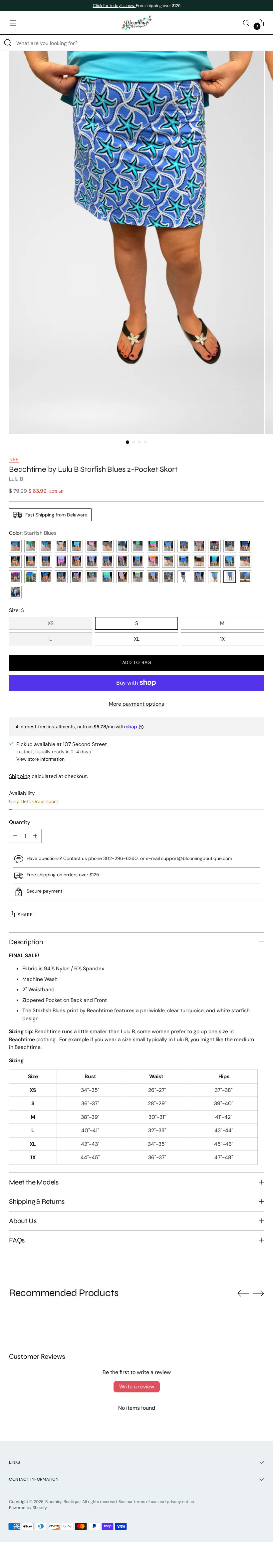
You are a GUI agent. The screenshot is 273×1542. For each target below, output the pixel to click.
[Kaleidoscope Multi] (153, 576)
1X (222, 638)
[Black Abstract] (30, 561)
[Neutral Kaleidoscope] (183, 576)
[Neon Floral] (92, 576)
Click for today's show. (114, 5)
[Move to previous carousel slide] (243, 1293)
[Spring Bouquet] (199, 576)
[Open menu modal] (12, 23)
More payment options (136, 703)
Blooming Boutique (63, 1501)
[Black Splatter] (61, 576)
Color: (33, 532)
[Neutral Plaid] (122, 561)
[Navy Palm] (107, 561)
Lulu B (16, 478)
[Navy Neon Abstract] (245, 561)
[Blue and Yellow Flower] (138, 561)
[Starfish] (107, 576)
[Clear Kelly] (138, 546)
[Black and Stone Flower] (199, 546)
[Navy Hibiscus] (183, 546)
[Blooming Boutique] (136, 23)
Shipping (19, 776)
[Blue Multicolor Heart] (30, 576)
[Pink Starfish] (168, 576)
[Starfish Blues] (229, 576)
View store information (40, 759)
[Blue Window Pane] (46, 546)
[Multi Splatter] (76, 576)
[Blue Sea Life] (76, 546)
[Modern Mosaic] (138, 576)
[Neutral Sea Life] (61, 546)
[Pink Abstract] (61, 561)
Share (25, 915)
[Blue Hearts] (168, 546)
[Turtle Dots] (214, 576)
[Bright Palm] (92, 561)
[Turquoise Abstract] (229, 561)
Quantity (19, 822)
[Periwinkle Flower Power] (15, 546)
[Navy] (168, 561)
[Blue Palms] (245, 546)
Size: (16, 610)
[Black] (199, 561)
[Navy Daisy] (46, 561)
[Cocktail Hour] (122, 576)
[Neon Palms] (214, 546)
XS (51, 623)
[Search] (8, 43)
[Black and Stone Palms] (15, 561)
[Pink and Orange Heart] (153, 561)
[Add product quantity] (35, 836)
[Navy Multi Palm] (46, 576)
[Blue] (183, 561)
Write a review (136, 1386)
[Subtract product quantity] (15, 836)
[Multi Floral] (76, 561)
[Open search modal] (246, 23)
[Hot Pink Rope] (92, 546)
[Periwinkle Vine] (15, 592)
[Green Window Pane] (30, 546)
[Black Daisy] (107, 546)
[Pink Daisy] (153, 546)
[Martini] (15, 576)
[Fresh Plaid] (245, 576)
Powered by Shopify (28, 1507)
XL (136, 638)
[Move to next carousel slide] (258, 1293)
